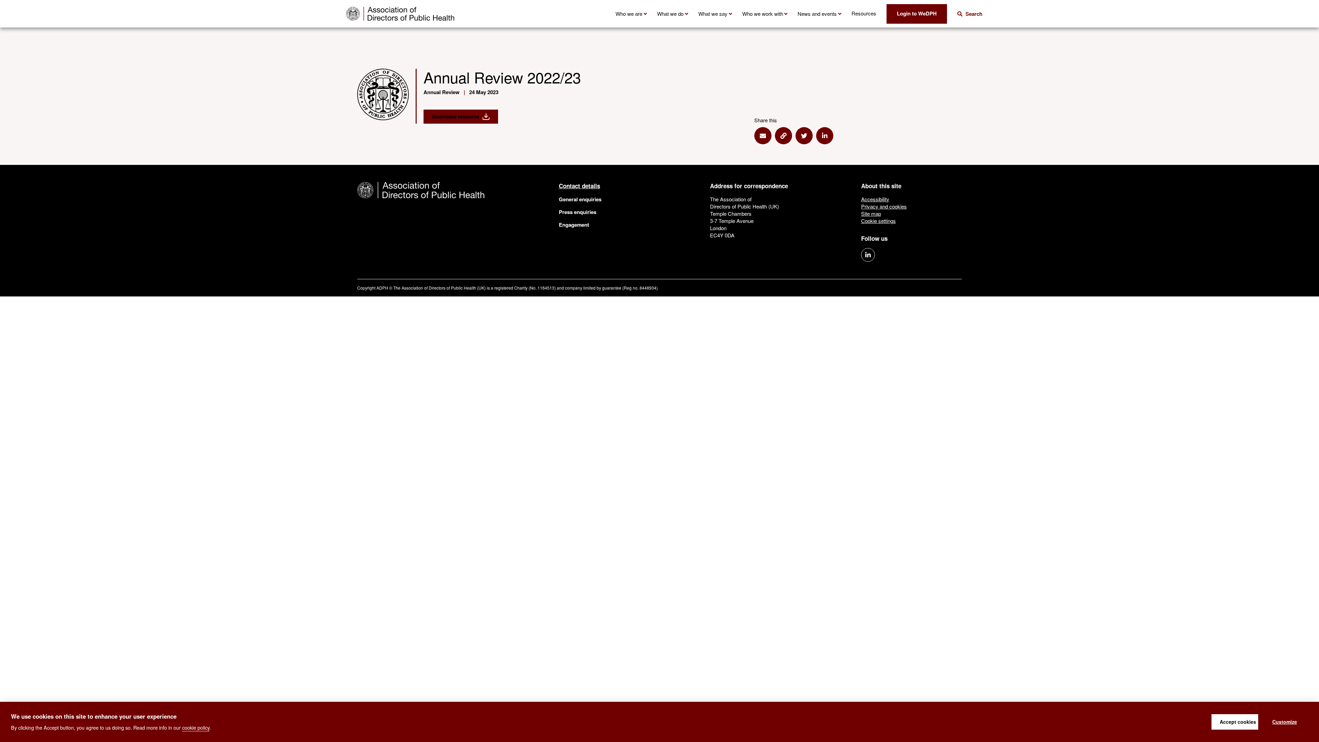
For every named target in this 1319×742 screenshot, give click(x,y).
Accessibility (875, 199)
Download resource (455, 116)
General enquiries (580, 199)
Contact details (579, 186)
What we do (670, 13)
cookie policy (196, 727)
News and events (817, 13)
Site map (871, 213)
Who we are (629, 13)
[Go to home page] (400, 13)
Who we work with (762, 13)
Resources (864, 13)
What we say (713, 13)
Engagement (574, 224)
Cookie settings (878, 220)
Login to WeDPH (917, 13)
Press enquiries (577, 212)
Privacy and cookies (884, 206)
